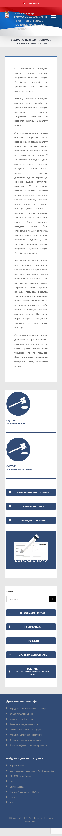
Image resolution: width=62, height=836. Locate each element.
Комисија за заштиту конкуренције (26, 740)
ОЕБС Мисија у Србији (20, 776)
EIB (11, 802)
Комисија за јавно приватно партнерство (29, 745)
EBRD (12, 797)
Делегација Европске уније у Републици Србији (32, 770)
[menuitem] (31, 3)
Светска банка (16, 786)
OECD (12, 781)
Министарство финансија (22, 719)
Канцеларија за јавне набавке (24, 724)
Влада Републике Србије (21, 713)
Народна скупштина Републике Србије (28, 708)
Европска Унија (17, 765)
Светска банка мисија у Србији (24, 792)
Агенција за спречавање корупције (26, 734)
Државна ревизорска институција (25, 729)
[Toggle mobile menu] (54, 16)
